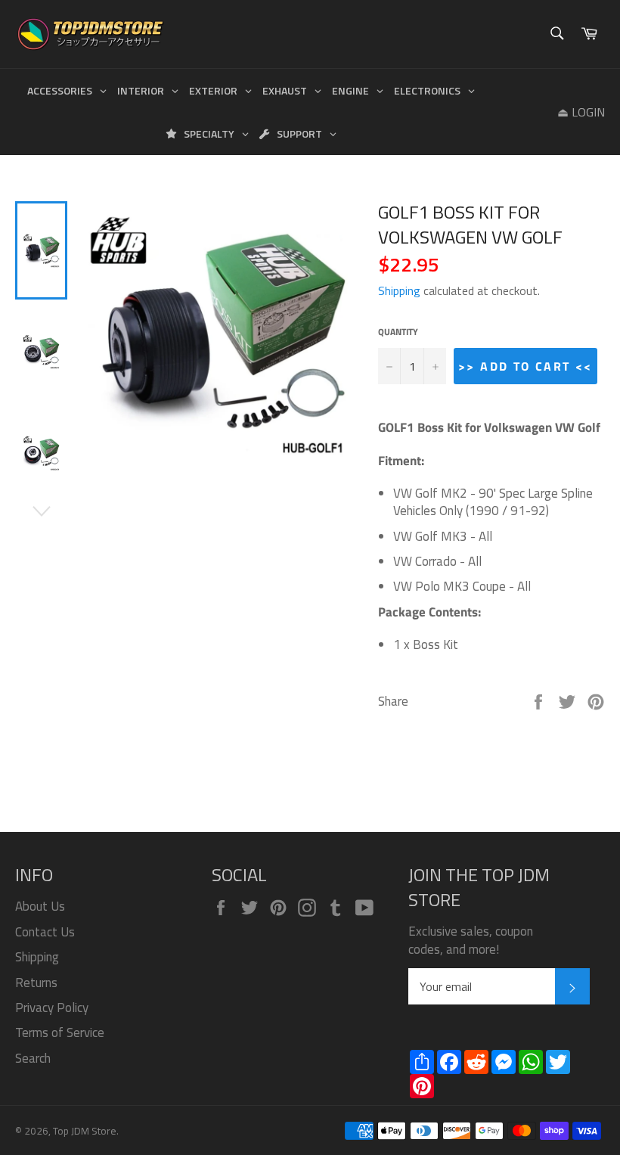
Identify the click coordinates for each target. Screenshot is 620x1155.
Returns (36, 982)
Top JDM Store (84, 1130)
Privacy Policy (51, 1007)
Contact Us (45, 932)
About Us (40, 906)
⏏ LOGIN (581, 112)
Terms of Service (59, 1032)
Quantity (398, 332)
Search (33, 1058)
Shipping (399, 290)
